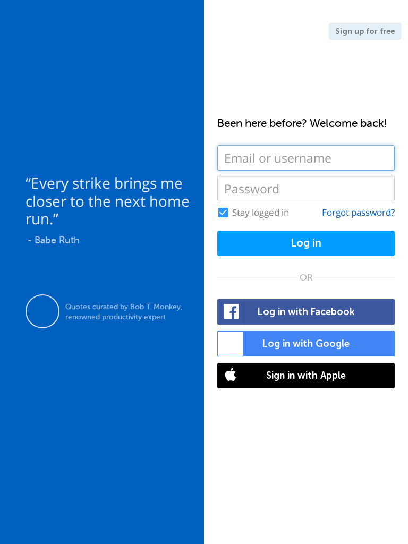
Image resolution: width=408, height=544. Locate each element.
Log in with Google (306, 343)
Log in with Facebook (306, 312)
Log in (306, 243)
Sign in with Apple (306, 375)
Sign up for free (365, 31)
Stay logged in (260, 212)
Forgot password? (358, 212)
